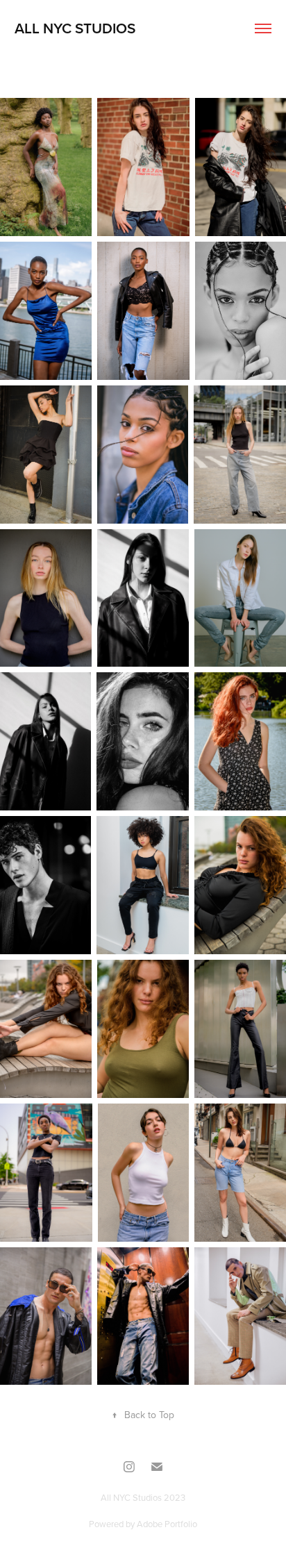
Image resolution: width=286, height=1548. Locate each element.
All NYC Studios (75, 27)
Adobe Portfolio (167, 1523)
